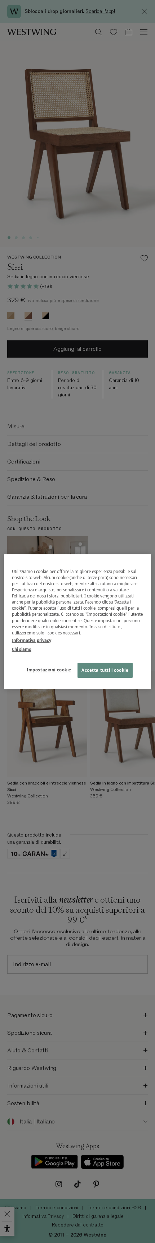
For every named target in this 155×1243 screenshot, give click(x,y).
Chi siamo (21, 649)
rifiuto (114, 626)
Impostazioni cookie (49, 669)
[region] (77, 621)
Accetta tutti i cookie (105, 670)
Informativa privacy (31, 640)
